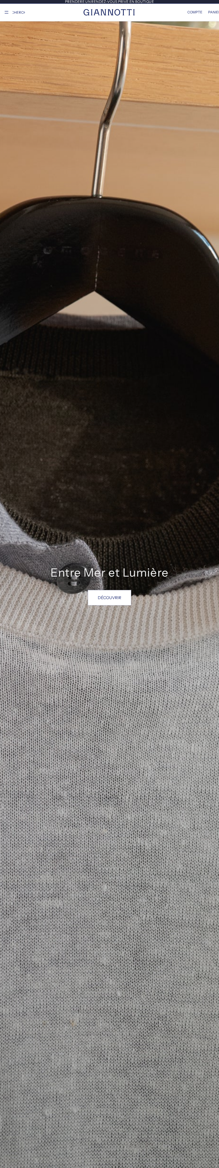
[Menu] (6, 12)
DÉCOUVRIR (109, 597)
